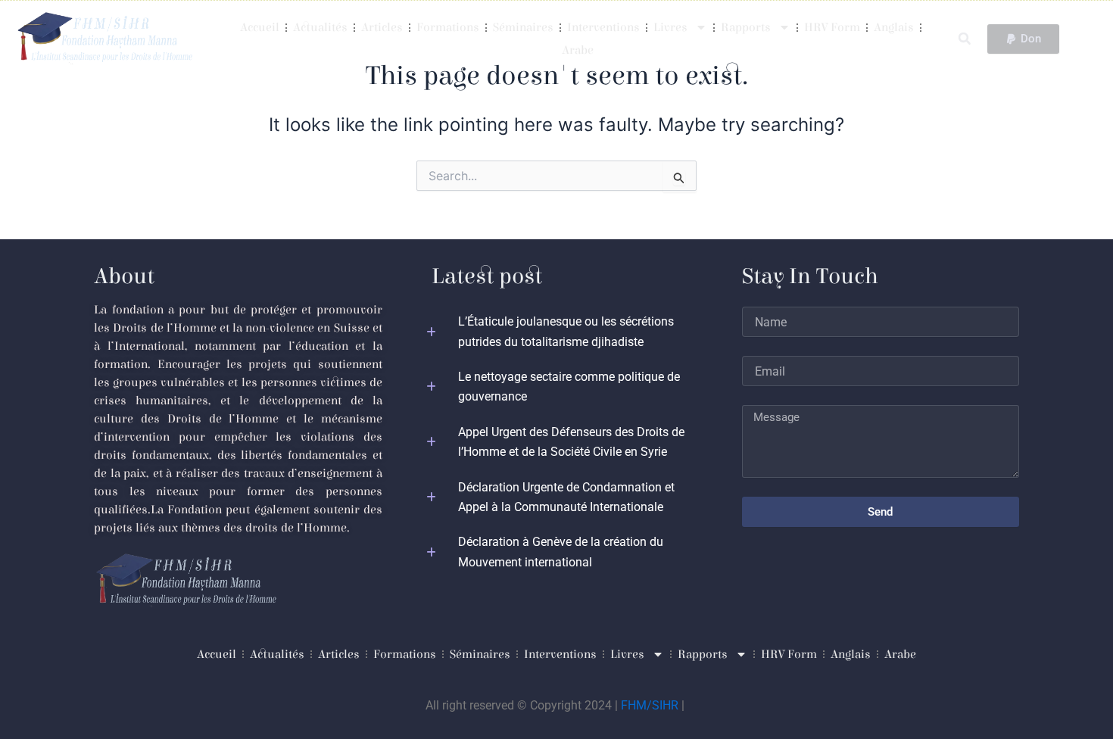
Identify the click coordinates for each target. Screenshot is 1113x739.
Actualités (320, 27)
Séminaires (523, 27)
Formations (447, 27)
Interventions (603, 27)
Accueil (259, 27)
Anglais (894, 27)
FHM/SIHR (649, 705)
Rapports (746, 27)
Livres (670, 27)
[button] (964, 39)
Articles (382, 27)
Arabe (578, 50)
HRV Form (832, 27)
